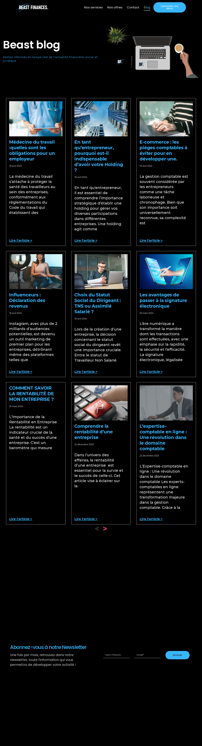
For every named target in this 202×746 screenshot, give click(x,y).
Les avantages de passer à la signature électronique (163, 300)
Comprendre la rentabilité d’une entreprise (93, 431)
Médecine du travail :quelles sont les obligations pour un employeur (32, 150)
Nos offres (114, 7)
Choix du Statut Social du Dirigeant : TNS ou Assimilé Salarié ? (97, 303)
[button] (169, 7)
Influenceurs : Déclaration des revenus (27, 300)
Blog (147, 7)
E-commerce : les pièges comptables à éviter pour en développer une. (163, 150)
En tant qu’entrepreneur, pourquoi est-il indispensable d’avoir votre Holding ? (98, 156)
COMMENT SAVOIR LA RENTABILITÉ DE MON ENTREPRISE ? (31, 393)
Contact (133, 7)
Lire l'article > (20, 240)
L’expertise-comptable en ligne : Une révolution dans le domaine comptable (163, 437)
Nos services (93, 7)
